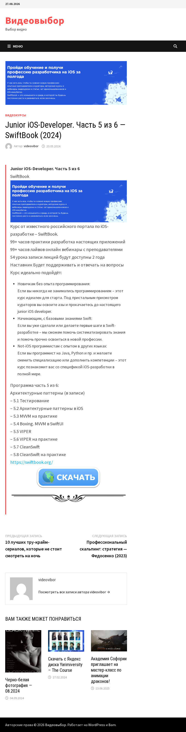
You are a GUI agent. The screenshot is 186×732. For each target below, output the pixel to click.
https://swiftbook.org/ (31, 462)
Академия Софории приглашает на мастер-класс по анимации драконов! (109, 670)
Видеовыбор (34, 20)
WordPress (96, 724)
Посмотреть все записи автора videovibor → (74, 592)
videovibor (31, 146)
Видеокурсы (15, 115)
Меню (18, 46)
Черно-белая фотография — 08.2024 (18, 685)
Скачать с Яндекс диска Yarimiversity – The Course (65, 664)
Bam (112, 724)
